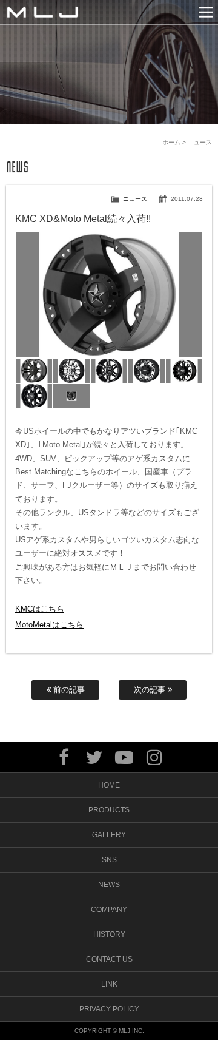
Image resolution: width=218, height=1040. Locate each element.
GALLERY (109, 835)
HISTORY (109, 934)
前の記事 (68, 689)
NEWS (109, 884)
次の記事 (151, 689)
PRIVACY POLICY (109, 1009)
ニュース (135, 198)
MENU (206, 12)
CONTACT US (109, 959)
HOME (109, 785)
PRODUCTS (109, 810)
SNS (109, 860)
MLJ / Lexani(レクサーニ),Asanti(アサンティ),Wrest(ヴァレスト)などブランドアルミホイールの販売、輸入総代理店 (42, 12)
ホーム (171, 142)
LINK (109, 984)
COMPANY (109, 909)
